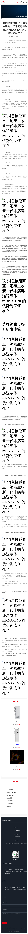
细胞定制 (9, 806)
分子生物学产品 (16, 869)
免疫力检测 (9, 798)
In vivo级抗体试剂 (23, 871)
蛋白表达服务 (10, 800)
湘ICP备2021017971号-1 (14, 927)
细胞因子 (13, 871)
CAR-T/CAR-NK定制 (11, 792)
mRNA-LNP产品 (8, 871)
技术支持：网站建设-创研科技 (14, 931)
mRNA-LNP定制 (10, 795)
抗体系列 (6, 869)
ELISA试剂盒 (7, 873)
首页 (18, 16)
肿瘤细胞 (21, 869)
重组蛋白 (17, 871)
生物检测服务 (10, 803)
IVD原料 (10, 869)
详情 (26, 16)
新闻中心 (22, 16)
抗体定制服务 (10, 789)
